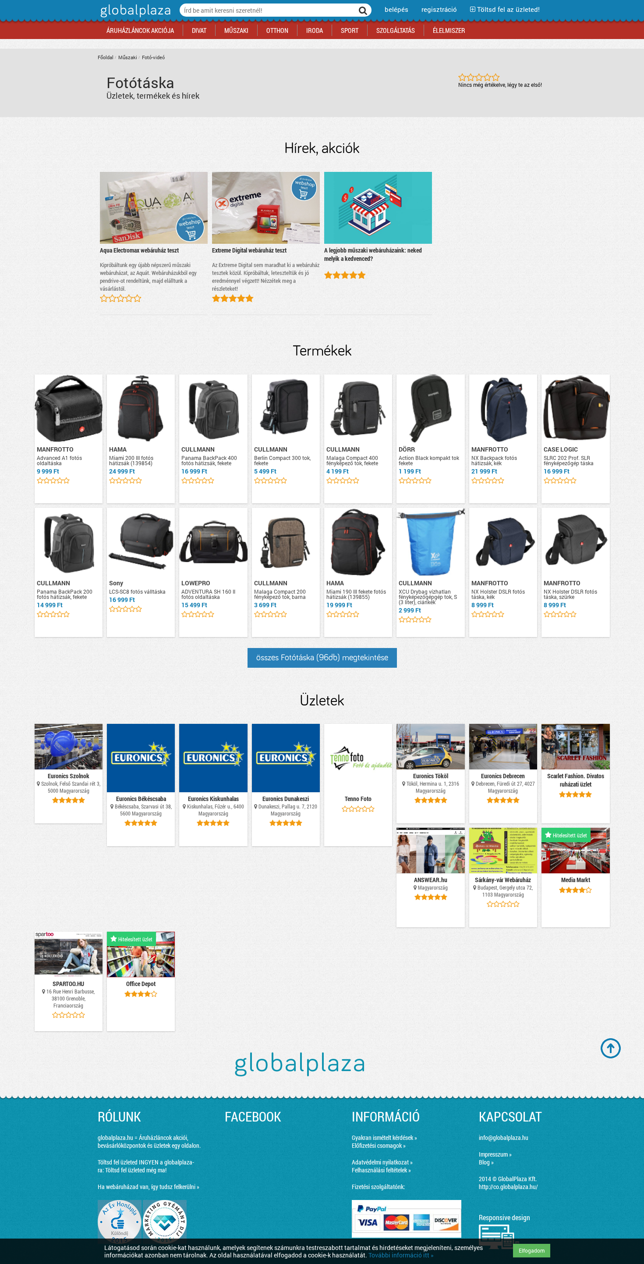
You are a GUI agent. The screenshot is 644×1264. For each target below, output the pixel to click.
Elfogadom (532, 1250)
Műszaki (127, 57)
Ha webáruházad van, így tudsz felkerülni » (148, 1186)
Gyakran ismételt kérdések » (384, 1137)
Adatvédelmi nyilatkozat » (382, 1162)
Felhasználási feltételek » (381, 1170)
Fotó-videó (153, 57)
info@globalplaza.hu (503, 1137)
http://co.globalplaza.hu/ (508, 1186)
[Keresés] (363, 10)
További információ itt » (401, 1255)
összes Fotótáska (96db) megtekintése (322, 657)
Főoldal (105, 57)
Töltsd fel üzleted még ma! (135, 1170)
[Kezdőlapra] (134, 17)
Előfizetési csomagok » (379, 1145)
